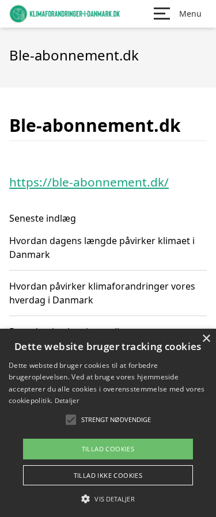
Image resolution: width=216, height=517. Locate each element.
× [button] (206, 338)
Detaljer (67, 400)
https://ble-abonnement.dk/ (89, 182)
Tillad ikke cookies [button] (108, 475)
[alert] (108, 423)
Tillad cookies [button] (108, 448)
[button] (107, 498)
